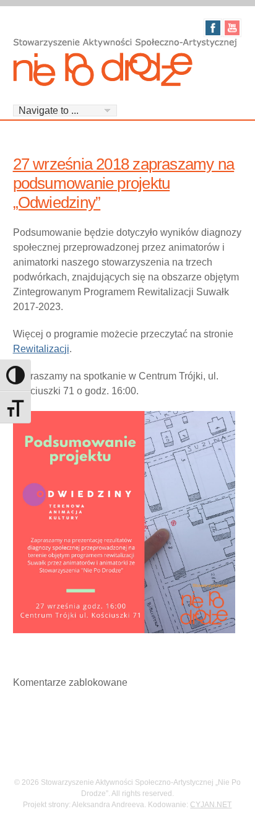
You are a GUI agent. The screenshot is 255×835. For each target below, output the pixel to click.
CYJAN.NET (210, 804)
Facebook (212, 27)
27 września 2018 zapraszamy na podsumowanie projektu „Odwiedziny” (124, 183)
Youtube (232, 27)
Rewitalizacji (41, 349)
